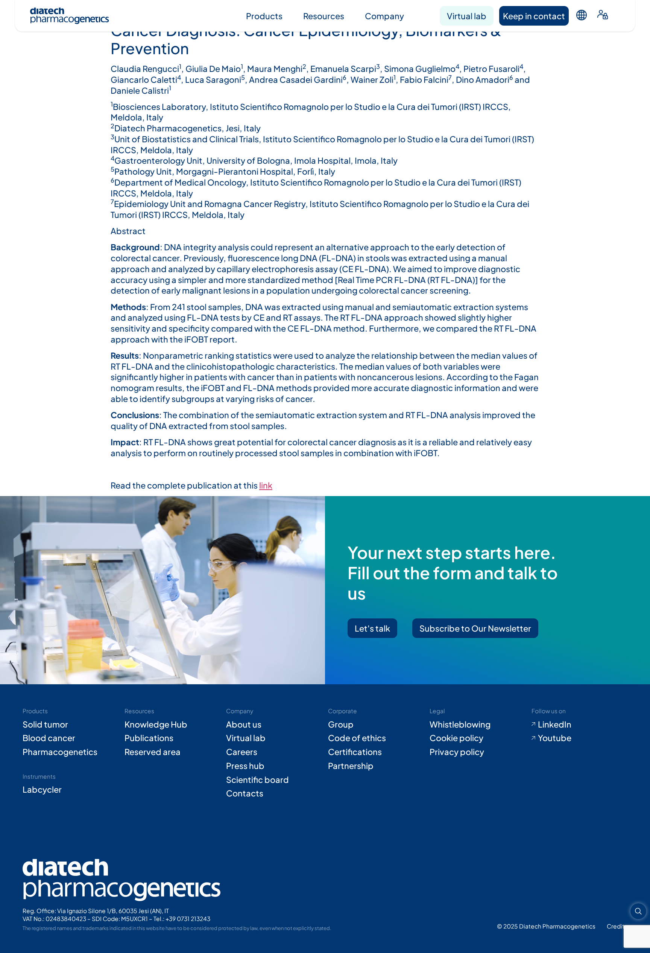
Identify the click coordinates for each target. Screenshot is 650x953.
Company (384, 16)
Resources (323, 16)
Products (264, 16)
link (265, 485)
